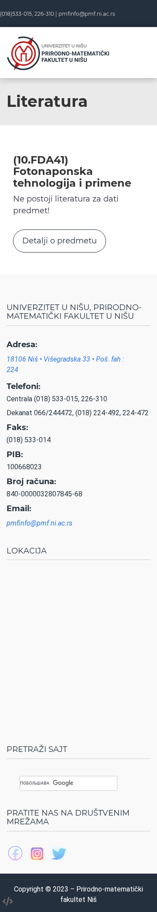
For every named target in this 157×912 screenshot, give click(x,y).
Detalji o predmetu (59, 241)
